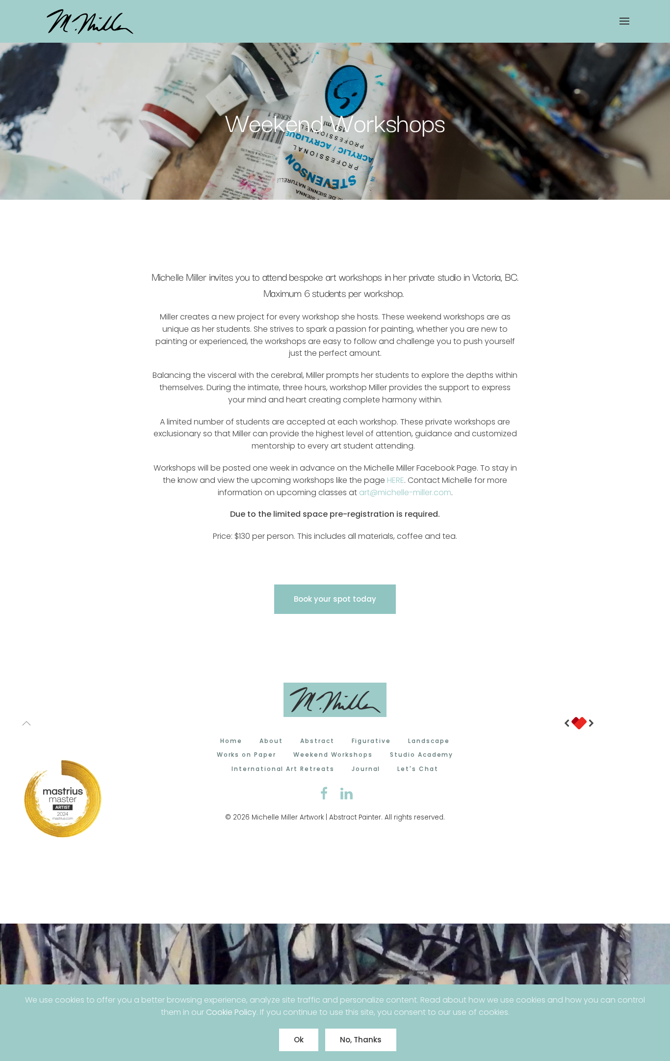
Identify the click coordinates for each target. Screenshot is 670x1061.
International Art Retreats (283, 769)
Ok (299, 1039)
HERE (395, 480)
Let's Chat (417, 769)
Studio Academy (421, 754)
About (271, 741)
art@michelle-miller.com (405, 492)
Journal (366, 769)
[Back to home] (91, 21)
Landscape (429, 741)
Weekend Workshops (333, 754)
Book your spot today (335, 599)
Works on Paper (246, 754)
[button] (624, 21)
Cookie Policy (231, 1012)
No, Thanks (361, 1039)
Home (231, 741)
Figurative (371, 741)
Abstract (317, 741)
